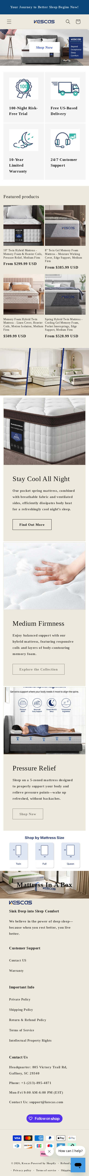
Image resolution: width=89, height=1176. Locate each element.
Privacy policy (22, 1170)
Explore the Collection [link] (38, 669)
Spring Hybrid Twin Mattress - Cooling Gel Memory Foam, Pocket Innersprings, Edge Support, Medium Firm (63, 325)
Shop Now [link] (27, 814)
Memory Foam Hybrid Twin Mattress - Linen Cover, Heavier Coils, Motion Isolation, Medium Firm (23, 325)
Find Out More (32, 524)
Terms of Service (21, 1030)
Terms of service (46, 1170)
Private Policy (19, 999)
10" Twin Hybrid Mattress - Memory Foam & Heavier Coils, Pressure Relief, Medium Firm (22, 254)
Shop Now (44, 47)
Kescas (26, 1163)
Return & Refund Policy (27, 1020)
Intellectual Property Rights (30, 1040)
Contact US (17, 960)
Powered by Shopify (43, 1163)
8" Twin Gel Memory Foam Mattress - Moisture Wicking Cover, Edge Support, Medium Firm (63, 256)
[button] (9, 22)
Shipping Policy (21, 1009)
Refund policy (69, 1163)
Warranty (16, 970)
